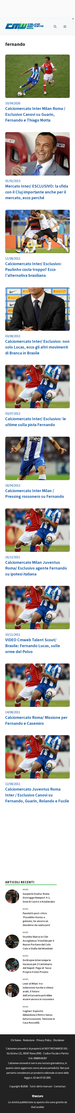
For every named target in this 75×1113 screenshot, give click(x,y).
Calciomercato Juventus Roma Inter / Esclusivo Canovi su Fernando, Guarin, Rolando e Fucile (37, 794)
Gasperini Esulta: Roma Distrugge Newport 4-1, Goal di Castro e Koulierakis (39, 897)
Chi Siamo (16, 1040)
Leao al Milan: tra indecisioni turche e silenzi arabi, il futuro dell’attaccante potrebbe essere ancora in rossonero (38, 991)
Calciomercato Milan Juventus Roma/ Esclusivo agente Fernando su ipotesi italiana (36, 568)
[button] (55, 26)
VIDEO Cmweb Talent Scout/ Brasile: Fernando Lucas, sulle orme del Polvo (32, 645)
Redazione (29, 1040)
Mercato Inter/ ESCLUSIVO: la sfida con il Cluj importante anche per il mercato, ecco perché (36, 191)
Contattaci (60, 1086)
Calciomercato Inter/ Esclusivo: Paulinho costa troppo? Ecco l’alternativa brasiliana (33, 269)
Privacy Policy (43, 1040)
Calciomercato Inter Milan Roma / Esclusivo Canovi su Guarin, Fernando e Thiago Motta (35, 114)
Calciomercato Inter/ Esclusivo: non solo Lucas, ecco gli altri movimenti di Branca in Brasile (37, 347)
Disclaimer (58, 1040)
